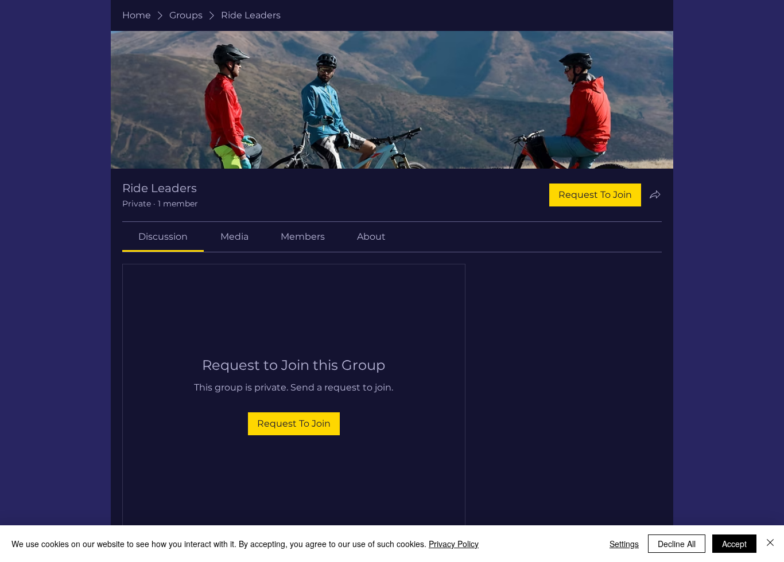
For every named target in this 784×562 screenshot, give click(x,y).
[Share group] (655, 194)
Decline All (677, 543)
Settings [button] (624, 543)
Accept (734, 543)
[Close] (770, 543)
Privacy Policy (454, 543)
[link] (163, 236)
